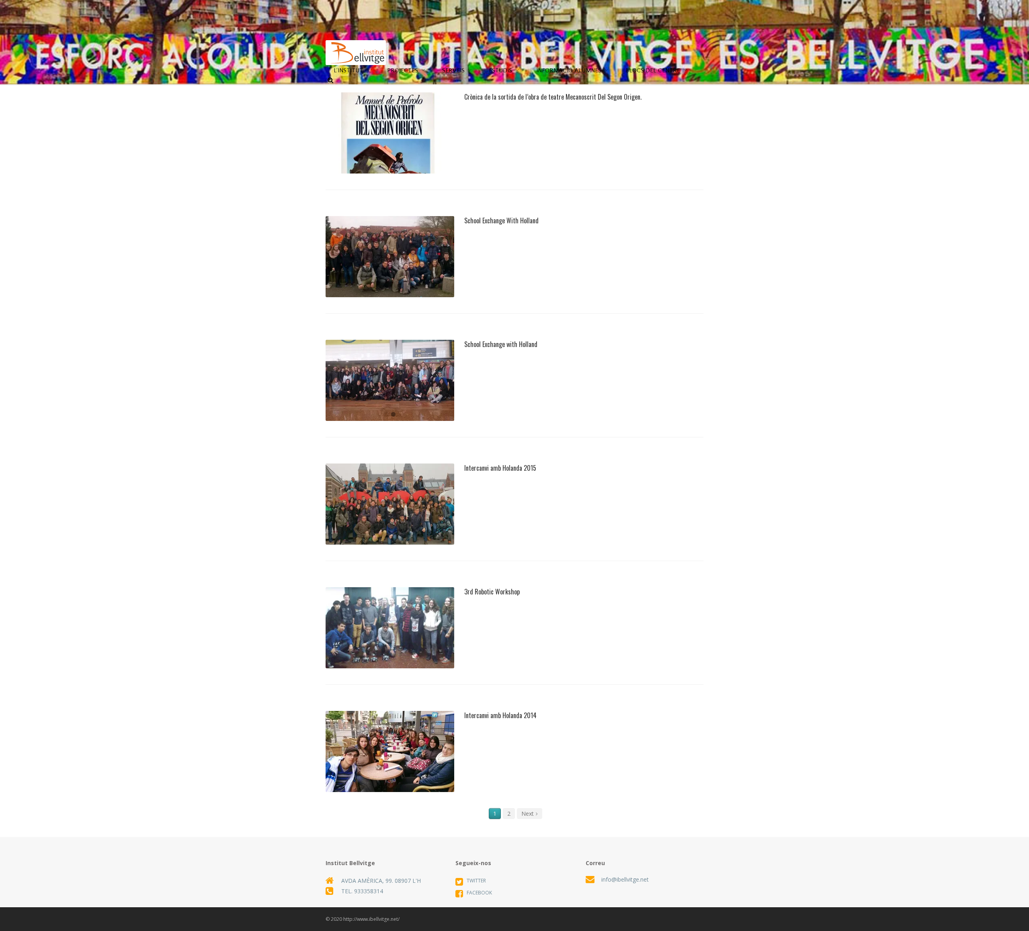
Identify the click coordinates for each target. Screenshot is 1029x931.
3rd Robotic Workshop (391, 635)
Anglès (390, 278)
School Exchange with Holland (500, 344)
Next (527, 813)
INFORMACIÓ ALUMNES (568, 70)
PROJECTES (402, 70)
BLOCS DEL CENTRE (652, 70)
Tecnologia (399, 649)
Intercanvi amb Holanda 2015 (390, 512)
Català (390, 158)
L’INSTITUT (348, 70)
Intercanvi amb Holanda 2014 (390, 759)
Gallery (430, 114)
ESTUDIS (500, 70)
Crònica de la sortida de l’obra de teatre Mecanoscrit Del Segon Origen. (390, 141)
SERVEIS (453, 70)
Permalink (352, 114)
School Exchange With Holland (390, 265)
